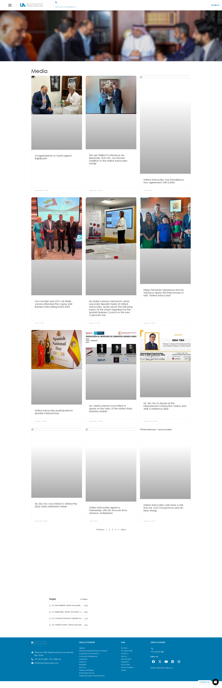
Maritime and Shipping (86, 670)
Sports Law (82, 667)
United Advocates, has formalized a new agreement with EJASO (163, 181)
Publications (125, 662)
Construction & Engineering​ (88, 656)
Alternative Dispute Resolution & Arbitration (93, 651)
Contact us (124, 654)
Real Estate (82, 665)
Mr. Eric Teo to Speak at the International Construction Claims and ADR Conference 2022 (164, 406)
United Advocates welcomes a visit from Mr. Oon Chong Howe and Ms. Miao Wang (163, 508)
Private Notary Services (86, 673)
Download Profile (126, 651)
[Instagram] (179, 662)
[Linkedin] (172, 662)
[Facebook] (153, 662)
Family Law (82, 662)
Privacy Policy (125, 665)
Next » (123, 529)
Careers (123, 670)
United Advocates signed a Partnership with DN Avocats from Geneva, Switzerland (108, 510)
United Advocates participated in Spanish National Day (54, 412)
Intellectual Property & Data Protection (92, 676)
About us (124, 656)
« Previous (100, 529)
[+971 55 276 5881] (152, 648)
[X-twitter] (160, 662)
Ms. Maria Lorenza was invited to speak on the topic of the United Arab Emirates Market (110, 408)
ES (218, 5)
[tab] (68, 605)
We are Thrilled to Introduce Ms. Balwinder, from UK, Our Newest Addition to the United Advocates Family (108, 159)
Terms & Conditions (127, 667)
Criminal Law (83, 659)
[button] (10, 5)
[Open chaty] (215, 682)
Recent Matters (126, 659)
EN (215, 5)
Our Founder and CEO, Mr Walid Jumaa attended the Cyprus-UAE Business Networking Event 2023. (53, 304)
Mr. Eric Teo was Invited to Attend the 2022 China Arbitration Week (56, 505)
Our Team (124, 648)
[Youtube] (166, 662)
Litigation (82, 648)
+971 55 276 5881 (157, 652)
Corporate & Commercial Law (89, 654)
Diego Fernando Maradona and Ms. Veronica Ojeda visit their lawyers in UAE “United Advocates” (163, 293)
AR (212, 5)
